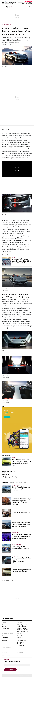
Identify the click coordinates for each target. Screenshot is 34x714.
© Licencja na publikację (8, 471)
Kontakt (4, 626)
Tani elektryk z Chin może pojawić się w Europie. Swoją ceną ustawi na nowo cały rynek (21, 462)
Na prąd (13, 257)
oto (12, 7)
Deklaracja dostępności (22, 631)
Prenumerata (5, 639)
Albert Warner (5, 129)
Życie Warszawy (21, 645)
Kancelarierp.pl (20, 642)
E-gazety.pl (20, 637)
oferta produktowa (7, 655)
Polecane (12, 482)
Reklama (4, 636)
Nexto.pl (19, 639)
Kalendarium (20, 652)
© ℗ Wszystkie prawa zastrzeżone (11, 473)
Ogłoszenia (5, 637)
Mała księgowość (21, 640)
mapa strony (5, 652)
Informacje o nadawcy (22, 629)
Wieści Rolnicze (21, 643)
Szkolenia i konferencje (8, 650)
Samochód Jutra (6, 24)
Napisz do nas (5, 628)
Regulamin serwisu (21, 628)
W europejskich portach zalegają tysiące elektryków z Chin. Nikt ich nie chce (21, 261)
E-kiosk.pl (19, 636)
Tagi (25, 482)
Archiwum (4, 640)
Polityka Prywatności (22, 625)
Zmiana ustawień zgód (22, 626)
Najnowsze (19, 482)
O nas (3, 625)
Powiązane (5, 482)
